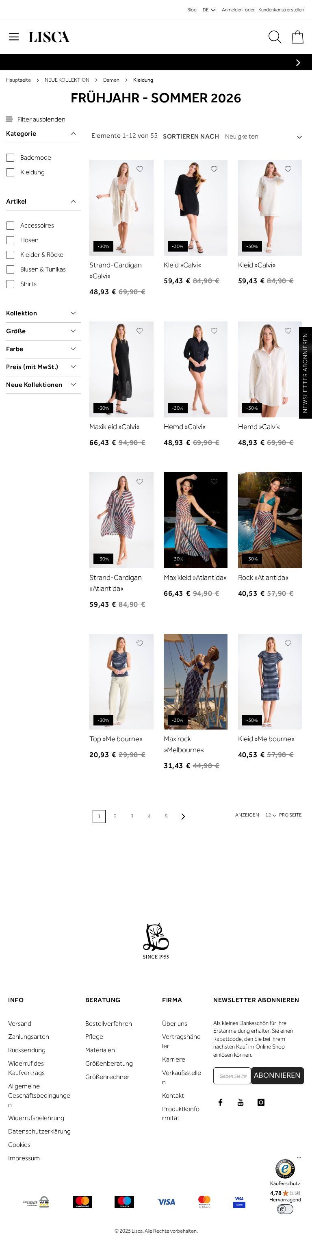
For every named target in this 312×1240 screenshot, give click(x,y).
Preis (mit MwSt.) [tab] (32, 367)
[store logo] (48, 37)
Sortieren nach (191, 136)
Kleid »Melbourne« (266, 738)
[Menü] (299, 1159)
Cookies (19, 1145)
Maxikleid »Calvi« (114, 426)
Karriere (173, 1059)
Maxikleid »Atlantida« (195, 577)
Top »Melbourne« (116, 738)
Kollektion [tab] (21, 313)
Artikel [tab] (16, 201)
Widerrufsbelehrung (36, 1118)
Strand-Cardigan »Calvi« (115, 270)
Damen (111, 80)
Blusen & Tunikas (43, 269)
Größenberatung (109, 1063)
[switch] (285, 1209)
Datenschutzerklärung (39, 1131)
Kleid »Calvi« (182, 265)
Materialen (100, 1050)
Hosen (29, 240)
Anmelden (232, 10)
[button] (139, 169)
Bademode (35, 157)
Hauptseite (18, 80)
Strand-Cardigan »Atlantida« (115, 583)
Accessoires (37, 225)
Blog (192, 10)
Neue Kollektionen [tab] (34, 385)
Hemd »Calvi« (185, 426)
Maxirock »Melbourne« (184, 744)
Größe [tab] (16, 331)
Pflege (94, 1036)
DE (206, 10)
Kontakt (173, 1095)
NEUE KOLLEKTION (67, 80)
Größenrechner (107, 1077)
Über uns (174, 1023)
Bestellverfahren (108, 1023)
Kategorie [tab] (21, 133)
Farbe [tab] (15, 349)
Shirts (28, 284)
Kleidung (32, 172)
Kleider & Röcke (41, 254)
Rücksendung (27, 1050)
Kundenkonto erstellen (281, 10)
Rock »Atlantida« (263, 577)
